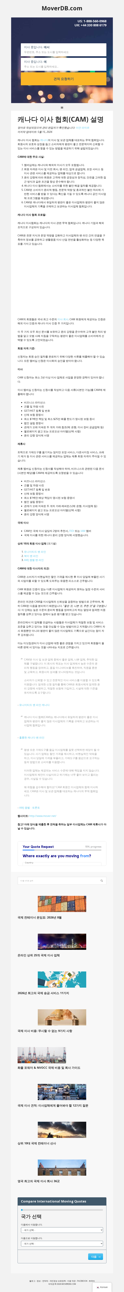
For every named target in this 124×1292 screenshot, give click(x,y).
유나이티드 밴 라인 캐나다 (34, 705)
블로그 (32, 1281)
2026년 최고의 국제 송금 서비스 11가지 (43, 993)
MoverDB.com (62, 8)
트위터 (92, 1281)
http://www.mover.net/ (42, 816)
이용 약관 (71, 1281)
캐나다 (44, 140)
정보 (39, 1281)
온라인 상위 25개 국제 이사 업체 (39, 955)
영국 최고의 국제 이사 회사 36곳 (39, 1181)
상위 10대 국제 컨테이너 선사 (37, 1143)
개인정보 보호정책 (58, 1281)
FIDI (71, 531)
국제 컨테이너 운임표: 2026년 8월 (40, 917)
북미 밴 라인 (31, 556)
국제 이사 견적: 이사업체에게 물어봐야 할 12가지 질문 (53, 1105)
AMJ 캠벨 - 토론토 (29, 807)
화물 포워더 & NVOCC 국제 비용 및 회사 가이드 (49, 1068)
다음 (94, 1256)
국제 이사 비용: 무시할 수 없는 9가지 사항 (45, 1031)
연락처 (45, 1281)
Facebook (82, 1281)
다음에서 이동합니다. (31, 1224)
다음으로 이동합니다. (31, 1238)
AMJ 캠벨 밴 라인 (34, 560)
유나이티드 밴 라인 (35, 552)
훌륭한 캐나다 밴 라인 (31, 737)
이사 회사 (62, 319)
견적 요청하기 (64, 79)
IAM (83, 531)
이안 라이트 (82, 127)
